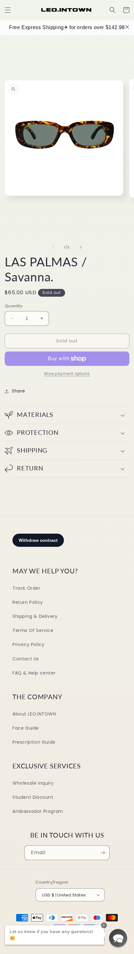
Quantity (13, 306)
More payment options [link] (67, 373)
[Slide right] (81, 247)
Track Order (26, 588)
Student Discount (33, 797)
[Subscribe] (102, 852)
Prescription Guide (33, 742)
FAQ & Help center (33, 673)
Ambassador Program (37, 811)
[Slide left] (53, 247)
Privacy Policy (28, 644)
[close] (127, 27)
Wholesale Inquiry (33, 783)
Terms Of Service (33, 630)
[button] (8, 10)
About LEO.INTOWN (34, 714)
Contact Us (25, 659)
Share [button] (18, 391)
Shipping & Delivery (34, 616)
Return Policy (27, 602)
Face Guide (25, 728)
